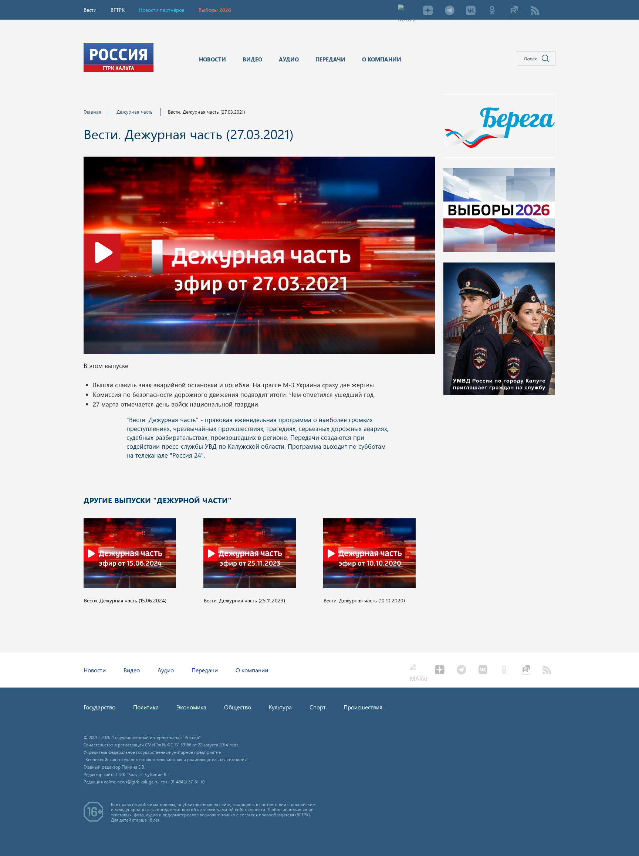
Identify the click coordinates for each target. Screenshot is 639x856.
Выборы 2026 (215, 9)
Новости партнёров (162, 9)
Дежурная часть (134, 111)
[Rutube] (513, 11)
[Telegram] (449, 11)
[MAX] (406, 11)
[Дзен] (427, 11)
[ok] (492, 11)
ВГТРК (118, 9)
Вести (90, 9)
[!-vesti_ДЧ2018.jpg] (259, 258)
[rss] (535, 11)
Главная (92, 111)
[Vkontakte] (470, 11)
